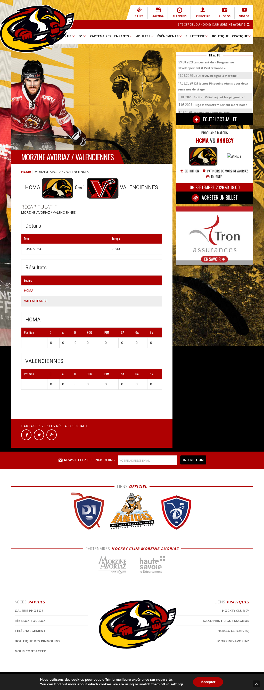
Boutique (220, 36)
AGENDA (158, 16)
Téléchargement (30, 630)
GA (137, 332)
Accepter (208, 681)
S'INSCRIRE (202, 16)
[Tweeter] (39, 434)
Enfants (121, 36)
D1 (81, 36)
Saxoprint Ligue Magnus (226, 620)
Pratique (240, 36)
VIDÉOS (244, 16)
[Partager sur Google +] (51, 434)
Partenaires (100, 36)
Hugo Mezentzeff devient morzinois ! (220, 105)
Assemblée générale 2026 (211, 112)
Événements (167, 36)
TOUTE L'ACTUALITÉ (219, 119)
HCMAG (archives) (233, 630)
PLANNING (179, 16)
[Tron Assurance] (214, 235)
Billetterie (195, 36)
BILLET (139, 16)
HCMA (26, 171)
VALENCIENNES (35, 301)
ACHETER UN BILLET (219, 197)
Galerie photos (29, 610)
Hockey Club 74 (235, 610)
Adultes (143, 36)
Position (29, 332)
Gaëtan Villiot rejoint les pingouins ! (218, 97)
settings (177, 684)
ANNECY (225, 140)
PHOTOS (224, 16)
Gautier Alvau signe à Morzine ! (215, 76)
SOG (89, 332)
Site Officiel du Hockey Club (211, 24)
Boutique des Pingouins (37, 641)
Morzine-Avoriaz (233, 641)
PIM (106, 332)
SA (122, 332)
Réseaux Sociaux (30, 620)
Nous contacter (30, 651)
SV (151, 332)
